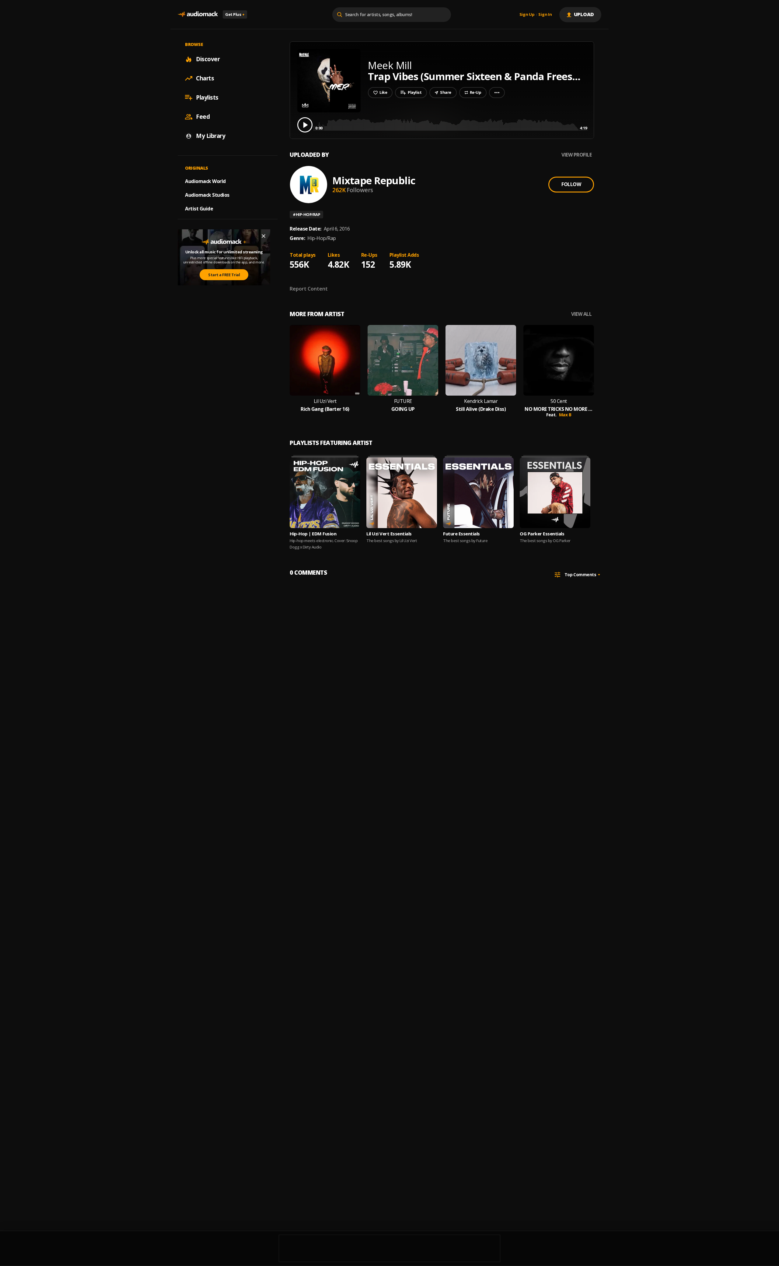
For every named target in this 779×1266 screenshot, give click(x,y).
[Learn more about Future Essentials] (478, 492)
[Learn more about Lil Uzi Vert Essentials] (401, 492)
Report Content (309, 288)
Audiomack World (205, 181)
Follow (571, 184)
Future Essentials (461, 534)
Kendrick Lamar (481, 401)
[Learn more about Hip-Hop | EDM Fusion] (325, 492)
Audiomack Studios (207, 195)
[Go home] (198, 14)
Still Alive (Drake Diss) (481, 409)
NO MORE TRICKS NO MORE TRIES (559, 409)
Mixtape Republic (373, 180)
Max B (565, 415)
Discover (208, 59)
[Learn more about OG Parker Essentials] (555, 492)
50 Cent (558, 401)
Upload (584, 14)
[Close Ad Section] (263, 236)
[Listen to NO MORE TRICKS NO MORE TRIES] (558, 360)
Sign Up (527, 14)
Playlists (207, 97)
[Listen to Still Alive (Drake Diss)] (480, 360)
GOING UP (403, 409)
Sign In (545, 14)
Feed (203, 117)
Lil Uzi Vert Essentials (389, 534)
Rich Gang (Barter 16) (325, 409)
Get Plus (235, 14)
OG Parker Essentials (542, 534)
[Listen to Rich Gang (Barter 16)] (325, 360)
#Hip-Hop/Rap (306, 214)
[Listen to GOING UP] (403, 360)
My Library (210, 136)
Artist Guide (199, 208)
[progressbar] (451, 124)
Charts (205, 78)
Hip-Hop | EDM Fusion (313, 534)
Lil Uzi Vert (325, 401)
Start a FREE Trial (224, 274)
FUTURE (403, 401)
